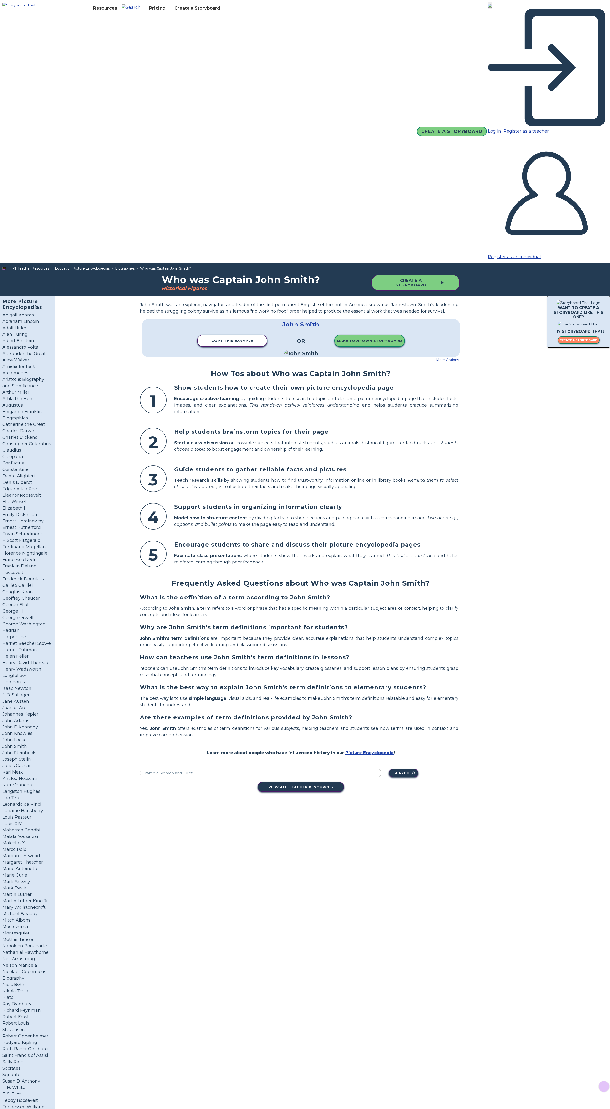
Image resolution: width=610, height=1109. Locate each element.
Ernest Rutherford (21, 527)
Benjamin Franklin (22, 411)
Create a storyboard (578, 340)
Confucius (13, 463)
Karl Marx (12, 772)
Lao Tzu (10, 797)
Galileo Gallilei (17, 585)
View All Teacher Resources (301, 787)
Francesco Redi (18, 559)
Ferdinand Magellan (24, 546)
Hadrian (11, 630)
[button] (133, 8)
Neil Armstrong (18, 958)
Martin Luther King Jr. (25, 900)
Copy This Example (232, 341)
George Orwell (17, 617)
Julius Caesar (16, 765)
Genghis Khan (17, 591)
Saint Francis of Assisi (25, 1055)
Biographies (125, 268)
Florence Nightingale (24, 553)
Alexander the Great (24, 353)
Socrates (11, 1068)
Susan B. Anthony (21, 1081)
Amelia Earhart (18, 366)
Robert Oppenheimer (25, 1036)
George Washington (24, 624)
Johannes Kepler (20, 714)
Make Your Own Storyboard (369, 341)
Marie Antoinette (20, 868)
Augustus (12, 405)
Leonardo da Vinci (21, 804)
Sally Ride (12, 1061)
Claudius (11, 450)
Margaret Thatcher (22, 862)
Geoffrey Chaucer (21, 598)
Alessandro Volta (20, 347)
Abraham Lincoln (20, 321)
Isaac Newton (16, 688)
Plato (8, 997)
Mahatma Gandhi (21, 830)
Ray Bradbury (16, 1003)
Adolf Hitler (14, 327)
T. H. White (13, 1087)
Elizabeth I (13, 508)
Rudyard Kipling (19, 1042)
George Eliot (15, 604)
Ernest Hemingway (23, 521)
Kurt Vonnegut (18, 785)
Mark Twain (15, 888)
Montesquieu (16, 933)
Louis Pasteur (16, 817)
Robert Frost (15, 1016)
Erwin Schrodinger (22, 533)
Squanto (11, 1074)
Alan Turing (15, 334)
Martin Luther (17, 894)
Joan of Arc (14, 707)
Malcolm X (13, 843)
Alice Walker (15, 360)
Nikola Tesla (15, 991)
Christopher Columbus (26, 443)
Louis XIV (12, 823)
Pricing (157, 8)
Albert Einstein (18, 340)
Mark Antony (16, 881)
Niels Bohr (13, 984)
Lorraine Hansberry (22, 810)
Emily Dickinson (19, 514)
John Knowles (17, 733)
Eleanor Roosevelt (21, 495)
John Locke (14, 740)
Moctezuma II (17, 926)
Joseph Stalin (16, 759)
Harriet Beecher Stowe (26, 643)
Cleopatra (12, 456)
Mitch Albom (16, 920)
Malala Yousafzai (20, 836)
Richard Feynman (21, 1010)
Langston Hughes (21, 791)
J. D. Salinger (16, 694)
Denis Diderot (17, 482)
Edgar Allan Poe (19, 488)
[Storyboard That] (19, 5)
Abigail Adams (18, 315)
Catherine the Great (23, 424)
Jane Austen (15, 701)
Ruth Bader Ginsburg (25, 1049)
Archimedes (15, 373)
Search (401, 773)
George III (12, 611)
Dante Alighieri (18, 476)
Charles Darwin (19, 430)
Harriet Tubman (19, 649)
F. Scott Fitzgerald (21, 540)
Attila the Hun (17, 398)
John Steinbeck (19, 752)
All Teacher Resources (31, 268)
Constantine (15, 469)
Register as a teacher (525, 131)
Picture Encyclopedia (369, 752)
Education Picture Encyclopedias (82, 268)
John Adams (15, 720)
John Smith (14, 746)
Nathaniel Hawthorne (25, 952)
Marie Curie (14, 875)
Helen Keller (15, 656)
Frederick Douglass (23, 579)
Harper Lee (14, 637)
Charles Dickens (19, 437)
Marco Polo (14, 849)
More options (447, 360)
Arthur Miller (15, 392)
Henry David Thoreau (25, 662)
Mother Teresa (17, 939)
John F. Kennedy (20, 727)
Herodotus (13, 682)
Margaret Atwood (21, 855)
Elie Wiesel (14, 501)
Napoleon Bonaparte (24, 946)
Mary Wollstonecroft (24, 907)
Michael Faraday (20, 913)
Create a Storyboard (197, 8)
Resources (105, 8)
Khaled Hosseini (19, 778)
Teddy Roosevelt (20, 1100)
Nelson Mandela (19, 965)
